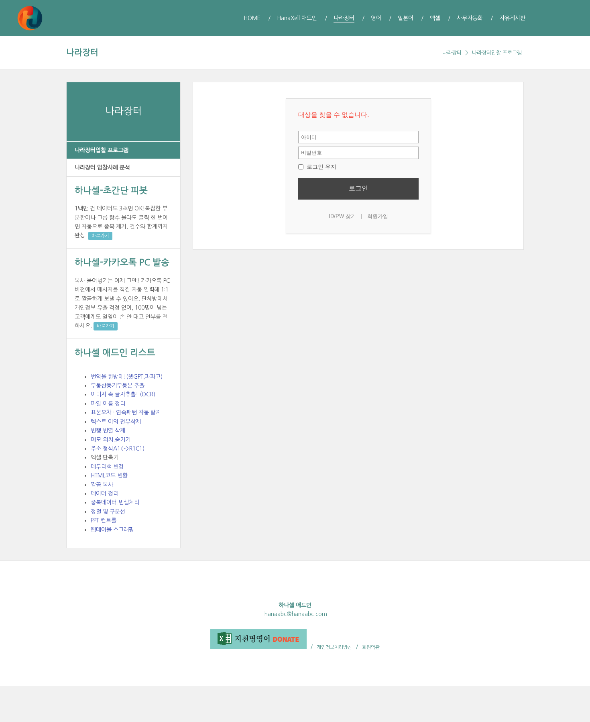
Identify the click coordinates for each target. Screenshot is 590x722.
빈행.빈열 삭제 (108, 430)
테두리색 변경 (107, 466)
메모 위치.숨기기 (110, 440)
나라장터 (82, 52)
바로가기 (100, 235)
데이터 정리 (104, 493)
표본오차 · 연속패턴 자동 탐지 (126, 412)
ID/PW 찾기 (342, 216)
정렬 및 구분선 (108, 511)
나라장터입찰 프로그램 (497, 52)
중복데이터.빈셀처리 (115, 502)
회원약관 (371, 647)
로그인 (358, 188)
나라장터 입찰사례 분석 (102, 167)
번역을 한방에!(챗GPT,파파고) (127, 376)
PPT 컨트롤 (103, 520)
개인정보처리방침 (334, 647)
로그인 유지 (320, 166)
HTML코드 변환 (109, 475)
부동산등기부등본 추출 (117, 385)
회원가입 (377, 216)
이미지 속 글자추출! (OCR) (123, 394)
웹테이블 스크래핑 (112, 529)
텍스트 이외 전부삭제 (116, 421)
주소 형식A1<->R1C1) (117, 448)
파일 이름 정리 (108, 403)
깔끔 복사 (102, 484)
